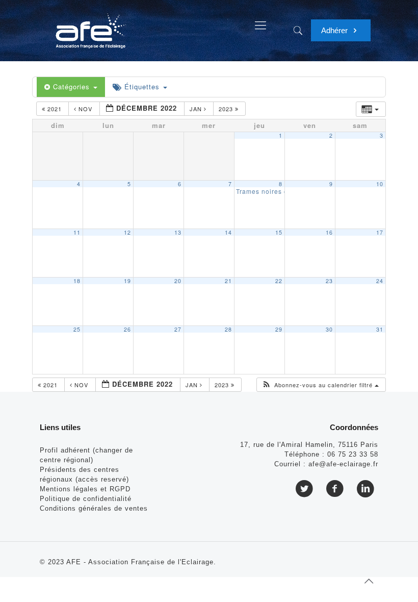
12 (127, 232)
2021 (54, 109)
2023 (227, 109)
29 (278, 329)
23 (329, 281)
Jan (197, 109)
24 (379, 281)
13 (177, 232)
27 (177, 329)
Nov (85, 109)
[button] (320, 385)
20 (177, 281)
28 (228, 329)
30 (329, 329)
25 (77, 329)
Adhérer (335, 30)
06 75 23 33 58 (352, 454)
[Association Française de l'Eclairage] (90, 25)
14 (228, 232)
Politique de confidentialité (86, 499)
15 (278, 232)
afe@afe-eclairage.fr (343, 464)
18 (77, 281)
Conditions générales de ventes (94, 508)
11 (77, 232)
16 (329, 232)
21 (228, 281)
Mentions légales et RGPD (85, 489)
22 (278, 281)
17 (379, 232)
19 (127, 281)
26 (127, 329)
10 (379, 184)
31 (379, 329)
